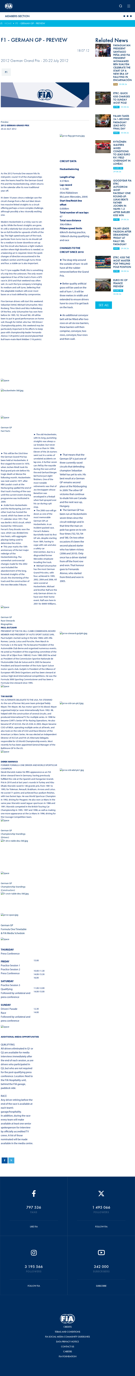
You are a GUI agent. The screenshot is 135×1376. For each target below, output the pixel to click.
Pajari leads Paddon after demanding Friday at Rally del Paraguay (122, 236)
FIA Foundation (67, 1356)
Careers (67, 1351)
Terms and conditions (67, 1331)
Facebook (5, 1160)
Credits (68, 1326)
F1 (6, 72)
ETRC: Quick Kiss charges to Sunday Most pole (121, 97)
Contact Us (67, 1346)
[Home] (28, 6)
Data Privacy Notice (67, 1341)
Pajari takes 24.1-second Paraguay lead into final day (121, 122)
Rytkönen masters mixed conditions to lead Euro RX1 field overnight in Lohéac (122, 153)
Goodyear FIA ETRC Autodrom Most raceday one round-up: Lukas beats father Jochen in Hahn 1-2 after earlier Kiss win (122, 198)
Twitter (11, 1160)
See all (104, 305)
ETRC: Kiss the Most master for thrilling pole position (122, 262)
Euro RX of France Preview (120, 283)
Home (8, 23)
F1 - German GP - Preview (30, 23)
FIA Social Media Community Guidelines (67, 1336)
